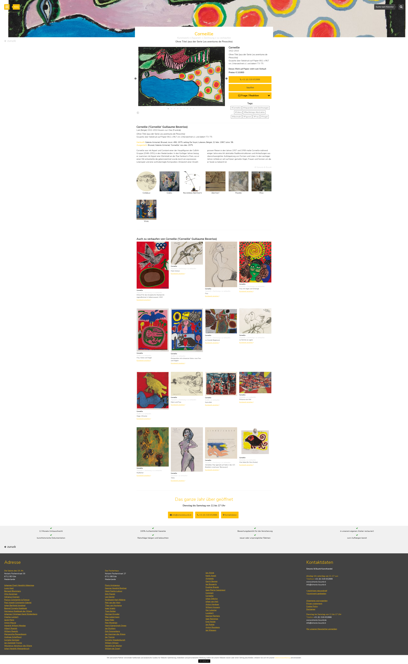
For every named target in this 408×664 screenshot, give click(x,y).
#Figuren (247, 116)
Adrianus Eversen (11, 597)
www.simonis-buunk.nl (316, 581)
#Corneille (236, 107)
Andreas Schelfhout (13, 637)
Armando (210, 578)
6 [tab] (184, 109)
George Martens (213, 616)
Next (226, 78)
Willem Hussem (213, 607)
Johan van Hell (212, 601)
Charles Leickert (11, 617)
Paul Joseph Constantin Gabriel (17, 602)
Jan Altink (210, 573)
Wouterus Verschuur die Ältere (18, 645)
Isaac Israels (110, 608)
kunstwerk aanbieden (316, 593)
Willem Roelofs (11, 631)
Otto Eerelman (10, 594)
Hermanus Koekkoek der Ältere (18, 611)
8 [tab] (190, 109)
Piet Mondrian (111, 622)
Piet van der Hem (112, 602)
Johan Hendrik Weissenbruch (16, 648)
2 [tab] (171, 109)
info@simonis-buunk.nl (316, 584)
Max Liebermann (112, 617)
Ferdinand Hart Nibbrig (115, 599)
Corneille (209, 596)
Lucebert (210, 613)
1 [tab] (168, 109)
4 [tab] (178, 109)
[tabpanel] (181, 76)
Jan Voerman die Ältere (115, 634)
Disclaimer (310, 609)
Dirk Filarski (110, 594)
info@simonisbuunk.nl (181, 515)
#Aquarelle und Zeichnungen (256, 107)
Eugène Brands (212, 587)
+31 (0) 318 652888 (251, 79)
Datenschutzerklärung (282, 658)
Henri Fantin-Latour (113, 591)
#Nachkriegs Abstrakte (254, 112)
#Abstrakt (236, 116)
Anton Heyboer (212, 604)
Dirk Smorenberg (112, 631)
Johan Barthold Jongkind (14, 605)
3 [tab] (175, 109)
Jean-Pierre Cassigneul (215, 590)
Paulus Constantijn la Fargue (16, 599)
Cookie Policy (312, 606)
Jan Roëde (210, 624)
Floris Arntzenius (112, 585)
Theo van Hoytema (113, 605)
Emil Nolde (210, 621)
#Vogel (264, 116)
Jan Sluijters (110, 628)
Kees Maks (109, 620)
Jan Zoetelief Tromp (13, 643)
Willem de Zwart (112, 648)
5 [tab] (181, 109)
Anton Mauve (10, 622)
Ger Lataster (211, 610)
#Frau (256, 116)
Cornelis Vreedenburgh (115, 640)
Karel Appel (211, 575)
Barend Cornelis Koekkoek (15, 608)
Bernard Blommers (12, 591)
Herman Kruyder (112, 614)
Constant (209, 593)
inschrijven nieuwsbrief (317, 590)
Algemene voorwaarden (316, 600)
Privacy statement (314, 603)
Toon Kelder (110, 611)
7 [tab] (187, 109)
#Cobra (238, 112)
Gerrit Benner (212, 581)
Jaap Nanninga (212, 619)
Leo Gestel (110, 597)
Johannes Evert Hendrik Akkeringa (19, 585)
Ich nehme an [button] (204, 661)
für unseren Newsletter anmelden (322, 629)
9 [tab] (194, 109)
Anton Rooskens (213, 627)
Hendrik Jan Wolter (113, 645)
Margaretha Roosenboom (15, 634)
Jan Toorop (110, 637)
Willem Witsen (111, 643)
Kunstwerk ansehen (143, 300)
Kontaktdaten (230, 515)
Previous (135, 78)
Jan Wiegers (211, 630)
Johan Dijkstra (211, 598)
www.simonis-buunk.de (316, 620)
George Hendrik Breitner (116, 588)
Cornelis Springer (11, 640)
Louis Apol (9, 588)
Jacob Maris (9, 620)
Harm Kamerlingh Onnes (115, 625)
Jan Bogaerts (211, 584)
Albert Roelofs (10, 628)
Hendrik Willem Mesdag (15, 625)
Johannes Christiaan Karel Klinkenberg (20, 614)
